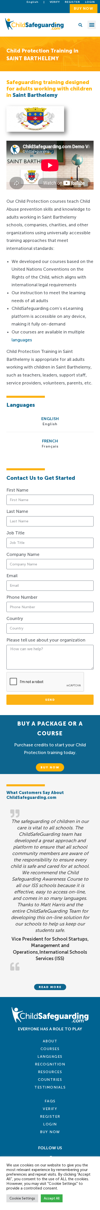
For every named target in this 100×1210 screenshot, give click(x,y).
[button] (91, 25)
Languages (50, 1056)
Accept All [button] (51, 1198)
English (32, 2)
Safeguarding (78, 194)
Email (11, 575)
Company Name (22, 554)
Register (72, 2)
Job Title (15, 532)
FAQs (50, 1101)
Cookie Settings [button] (22, 1198)
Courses (50, 1049)
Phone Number (21, 597)
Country (14, 618)
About (50, 1041)
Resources (50, 1072)
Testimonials (50, 1087)
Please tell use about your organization (45, 640)
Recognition (50, 1064)
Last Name (17, 511)
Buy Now (50, 1132)
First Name (17, 490)
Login (50, 1124)
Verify (55, 2)
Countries (50, 1079)
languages (22, 339)
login (90, 2)
